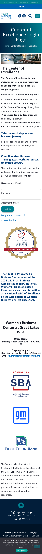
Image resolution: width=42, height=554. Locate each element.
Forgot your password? (13, 215)
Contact (7, 533)
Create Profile (8, 220)
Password (6, 193)
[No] (37, 546)
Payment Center (24, 2)
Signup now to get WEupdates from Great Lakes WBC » (22, 515)
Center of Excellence (10, 2)
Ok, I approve (21, 551)
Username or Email (11, 183)
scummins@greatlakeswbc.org (24, 355)
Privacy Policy (20, 533)
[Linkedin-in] (24, 16)
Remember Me (11, 203)
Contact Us (34, 2)
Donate (21, 6)
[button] (30, 16)
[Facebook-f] (19, 16)
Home (6, 46)
